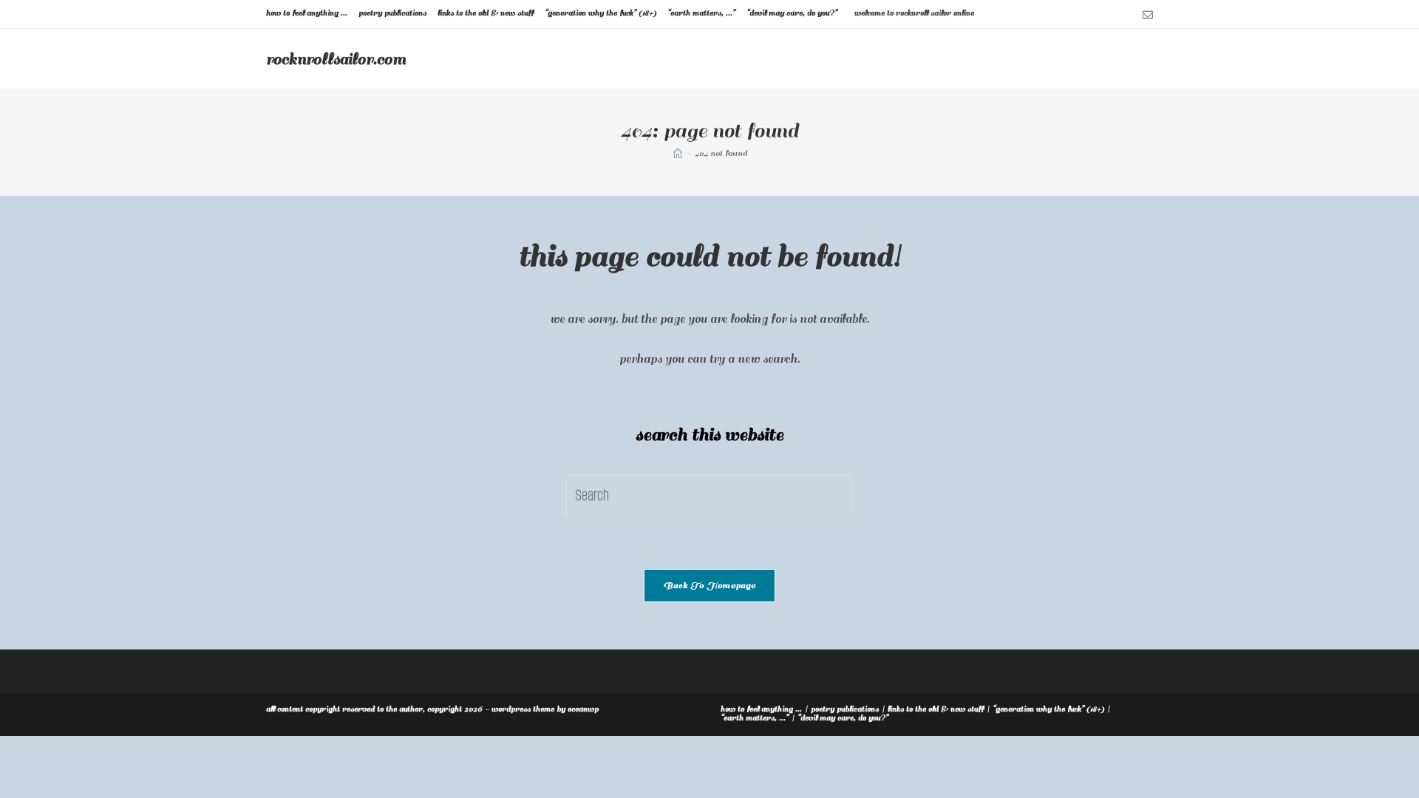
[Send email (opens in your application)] (1145, 14)
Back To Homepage (709, 585)
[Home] (678, 153)
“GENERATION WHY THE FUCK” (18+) (600, 13)
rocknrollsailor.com (336, 59)
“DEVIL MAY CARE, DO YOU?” (791, 13)
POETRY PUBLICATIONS (392, 13)
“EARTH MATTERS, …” (701, 13)
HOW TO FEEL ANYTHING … (306, 13)
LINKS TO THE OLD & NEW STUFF (486, 13)
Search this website (709, 434)
